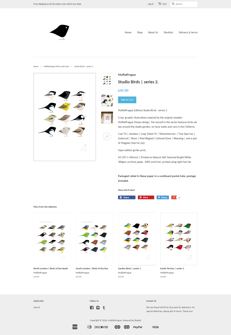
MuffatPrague (114, 320)
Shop (139, 32)
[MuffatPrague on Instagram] (98, 308)
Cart (165, 4)
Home (128, 32)
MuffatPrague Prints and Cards (56, 67)
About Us (153, 32)
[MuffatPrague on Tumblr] (104, 308)
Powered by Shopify (132, 320)
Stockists (168, 32)
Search (36, 307)
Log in (151, 4)
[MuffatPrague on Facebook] (92, 308)
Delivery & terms (188, 32)
